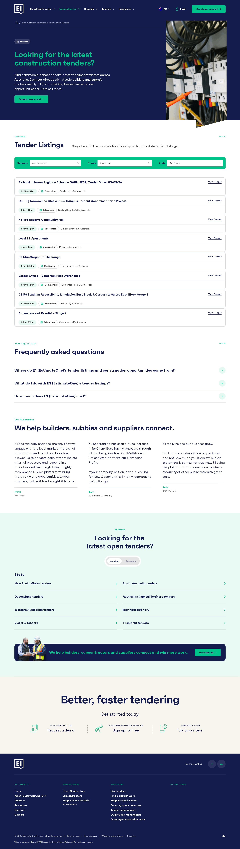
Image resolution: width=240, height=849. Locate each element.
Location (114, 561)
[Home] (16, 22)
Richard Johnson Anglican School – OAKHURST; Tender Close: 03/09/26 (70, 182)
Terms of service (81, 842)
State (162, 163)
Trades (92, 163)
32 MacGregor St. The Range (39, 257)
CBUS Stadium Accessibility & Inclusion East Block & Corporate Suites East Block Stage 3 (83, 294)
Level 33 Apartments (33, 238)
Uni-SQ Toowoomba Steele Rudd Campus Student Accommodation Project (72, 201)
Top (221, 136)
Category (22, 163)
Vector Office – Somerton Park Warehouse (49, 275)
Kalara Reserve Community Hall (41, 219)
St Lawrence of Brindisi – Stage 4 (42, 313)
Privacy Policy (64, 842)
